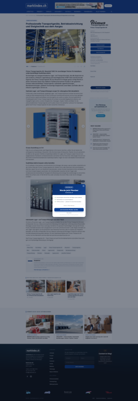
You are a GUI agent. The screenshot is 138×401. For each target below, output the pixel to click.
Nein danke (69, 212)
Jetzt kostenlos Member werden (69, 209)
